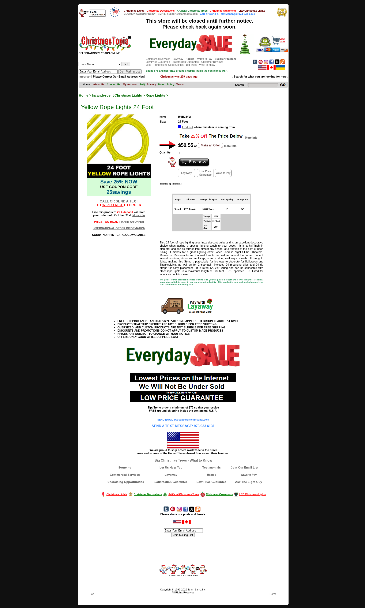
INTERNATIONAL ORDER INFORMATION (119, 228)
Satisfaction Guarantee (186, 61)
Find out (187, 127)
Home (83, 95)
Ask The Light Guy (248, 482)
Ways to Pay (249, 474)
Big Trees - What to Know (200, 64)
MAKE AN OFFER (132, 221)
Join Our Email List (244, 467)
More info (138, 215)
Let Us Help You (170, 467)
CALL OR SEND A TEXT (119, 201)
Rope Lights (155, 95)
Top (92, 594)
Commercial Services (158, 58)
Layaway (178, 58)
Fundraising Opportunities (169, 64)
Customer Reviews (212, 61)
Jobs (148, 64)
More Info (251, 137)
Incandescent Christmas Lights (117, 95)
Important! (85, 76)
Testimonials (211, 467)
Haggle (211, 474)
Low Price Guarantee (158, 61)
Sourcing (124, 467)
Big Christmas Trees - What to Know (183, 460)
